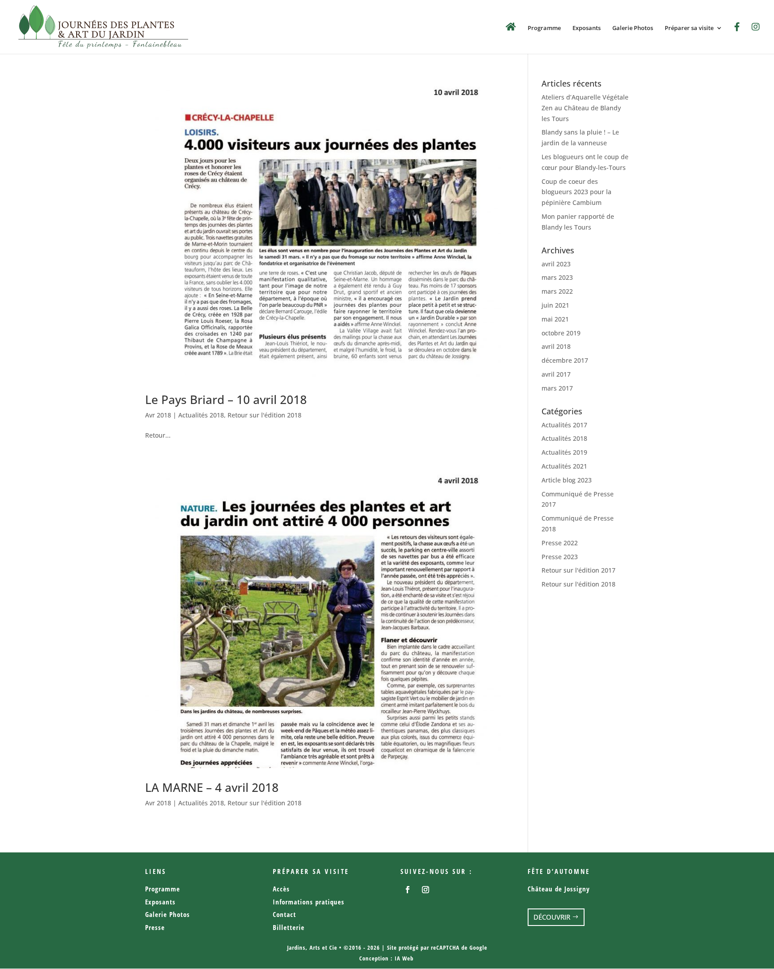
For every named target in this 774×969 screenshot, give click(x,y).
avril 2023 (556, 264)
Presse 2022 (560, 543)
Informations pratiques (308, 901)
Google (478, 947)
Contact (284, 914)
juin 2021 (555, 305)
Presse (155, 927)
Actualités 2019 (564, 452)
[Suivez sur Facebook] (407, 889)
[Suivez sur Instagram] (425, 889)
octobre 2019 (561, 333)
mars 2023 (557, 277)
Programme (544, 28)
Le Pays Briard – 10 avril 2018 (226, 399)
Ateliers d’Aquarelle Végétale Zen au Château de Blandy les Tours (585, 108)
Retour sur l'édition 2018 (264, 415)
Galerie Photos (632, 28)
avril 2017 (556, 374)
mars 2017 (557, 388)
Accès (281, 888)
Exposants (586, 28)
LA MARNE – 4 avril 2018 (212, 787)
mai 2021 (555, 319)
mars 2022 (557, 291)
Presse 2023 (560, 556)
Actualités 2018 (201, 415)
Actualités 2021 (564, 466)
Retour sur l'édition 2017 (578, 570)
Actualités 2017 (564, 425)
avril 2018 (556, 346)
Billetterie (289, 927)
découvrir (551, 917)
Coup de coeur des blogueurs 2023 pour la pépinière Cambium (576, 192)
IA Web (404, 958)
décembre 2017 (565, 360)
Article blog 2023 (567, 480)
